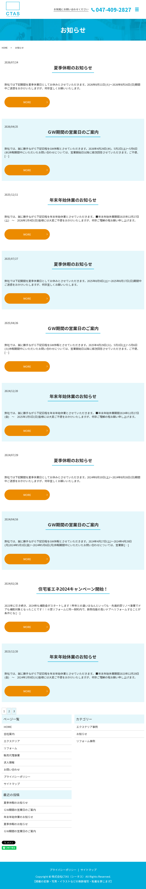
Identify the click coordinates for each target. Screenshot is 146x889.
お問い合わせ (12, 769)
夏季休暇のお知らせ (73, 67)
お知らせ (81, 734)
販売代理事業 (12, 755)
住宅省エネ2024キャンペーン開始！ (73, 589)
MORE (27, 102)
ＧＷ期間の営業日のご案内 (73, 132)
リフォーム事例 (85, 741)
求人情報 (9, 762)
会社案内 (9, 734)
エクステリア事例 (87, 727)
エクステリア (12, 741)
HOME (5, 47)
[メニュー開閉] (137, 9)
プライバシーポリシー (17, 776)
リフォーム (10, 748)
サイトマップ (12, 784)
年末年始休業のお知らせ (73, 200)
